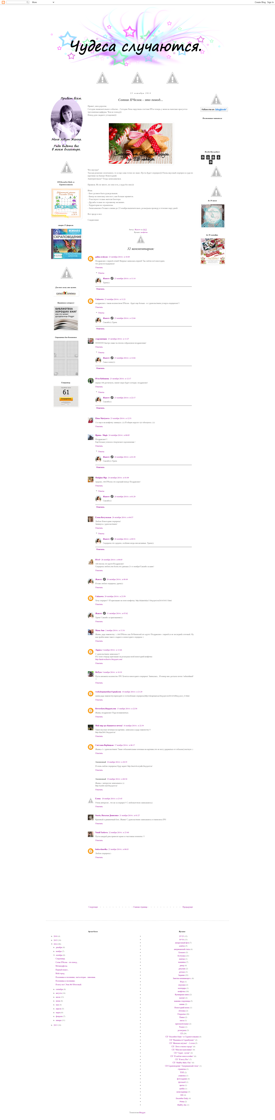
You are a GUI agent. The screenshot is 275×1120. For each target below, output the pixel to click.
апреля (59, 1008)
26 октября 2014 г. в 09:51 (124, 539)
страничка (182, 1069)
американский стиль (182, 949)
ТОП (182, 1072)
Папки (181, 1017)
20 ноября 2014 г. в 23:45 (112, 798)
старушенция (101, 338)
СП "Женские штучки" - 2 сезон (182, 1043)
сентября (59, 989)
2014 (56, 944)
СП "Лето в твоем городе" (182, 1046)
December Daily (182, 1098)
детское (182, 972)
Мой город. (60, 973)
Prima (182, 1101)
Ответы (101, 273)
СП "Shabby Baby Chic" (182, 1062)
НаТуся (98, 672)
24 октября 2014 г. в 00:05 (119, 435)
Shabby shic (182, 1104)
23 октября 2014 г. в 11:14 (124, 278)
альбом (182, 946)
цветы (182, 1085)
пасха (182, 1020)
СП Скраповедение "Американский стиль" (182, 1066)
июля (58, 997)
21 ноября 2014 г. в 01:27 (130, 815)
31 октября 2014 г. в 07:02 (117, 613)
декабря (59, 947)
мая (57, 1004)
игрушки (181, 984)
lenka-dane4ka (101, 849)
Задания (181, 975)
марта (58, 1012)
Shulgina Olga (101, 477)
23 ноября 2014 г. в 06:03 (118, 849)
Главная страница (140, 907)
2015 (56, 940)
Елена (98, 798)
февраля (59, 1016)
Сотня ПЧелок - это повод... (67, 962)
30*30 (181, 939)
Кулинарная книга (182, 994)
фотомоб (182, 1082)
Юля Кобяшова (102, 378)
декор (182, 965)
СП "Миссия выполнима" (182, 1049)
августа (59, 993)
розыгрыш (182, 1030)
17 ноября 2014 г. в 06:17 (125, 745)
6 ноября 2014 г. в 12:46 (112, 650)
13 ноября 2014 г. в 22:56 (127, 708)
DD (181, 1095)
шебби (181, 1088)
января (59, 1020)
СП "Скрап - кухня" (182, 1052)
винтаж (182, 959)
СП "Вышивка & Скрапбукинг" (182, 1040)
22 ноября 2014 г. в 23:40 (119, 832)
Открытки (181, 1014)
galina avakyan (101, 256)
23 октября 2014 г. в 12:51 (120, 418)
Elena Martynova (102, 418)
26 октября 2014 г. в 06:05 (111, 559)
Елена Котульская (103, 517)
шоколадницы (181, 1091)
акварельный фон (182, 942)
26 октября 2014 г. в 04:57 (122, 517)
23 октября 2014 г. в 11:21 (115, 299)
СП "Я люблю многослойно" (182, 1056)
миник (181, 1004)
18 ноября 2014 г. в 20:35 (117, 762)
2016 (56, 936)
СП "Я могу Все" (182, 1059)
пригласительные (182, 1023)
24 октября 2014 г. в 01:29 (124, 457)
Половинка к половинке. (65, 980)
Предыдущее (188, 907)
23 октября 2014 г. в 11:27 (118, 338)
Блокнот (182, 952)
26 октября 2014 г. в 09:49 (117, 579)
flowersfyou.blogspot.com (105, 708)
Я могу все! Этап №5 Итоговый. (69, 984)
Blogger (142, 1112)
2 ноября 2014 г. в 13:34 (115, 630)
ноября (59, 951)
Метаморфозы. (62, 966)
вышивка (182, 962)
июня (58, 1001)
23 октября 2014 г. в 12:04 (124, 318)
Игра (182, 981)
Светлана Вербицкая (104, 745)
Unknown (99, 299)
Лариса (98, 650)
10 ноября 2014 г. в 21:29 (132, 691)
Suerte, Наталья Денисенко (107, 815)
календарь (182, 988)
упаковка (182, 1075)
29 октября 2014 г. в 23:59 (115, 596)
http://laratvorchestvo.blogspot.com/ (108, 659)
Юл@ (97, 559)
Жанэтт (106, 278)
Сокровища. (60, 958)
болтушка (181, 955)
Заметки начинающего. (182, 978)
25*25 (181, 936)
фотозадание (182, 1078)
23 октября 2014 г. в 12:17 (120, 378)
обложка (182, 1010)
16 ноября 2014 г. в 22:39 (133, 725)
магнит (182, 997)
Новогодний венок (181, 1007)
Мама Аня (99, 630)
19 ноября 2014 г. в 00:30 (117, 779)
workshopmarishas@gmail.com (108, 691)
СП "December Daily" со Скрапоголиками (182, 1036)
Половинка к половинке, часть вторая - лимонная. (76, 977)
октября (59, 955)
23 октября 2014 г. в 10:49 (119, 256)
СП (181, 1033)
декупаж (182, 968)
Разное (182, 1027)
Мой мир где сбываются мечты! (109, 725)
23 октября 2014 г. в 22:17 (124, 397)
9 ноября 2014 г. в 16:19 (112, 672)
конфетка (144, 232)
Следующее (93, 907)
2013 (56, 1025)
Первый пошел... (62, 969)
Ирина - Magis (101, 435)
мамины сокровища (182, 1001)
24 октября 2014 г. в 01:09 (118, 477)
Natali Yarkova (101, 832)
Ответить (99, 267)
